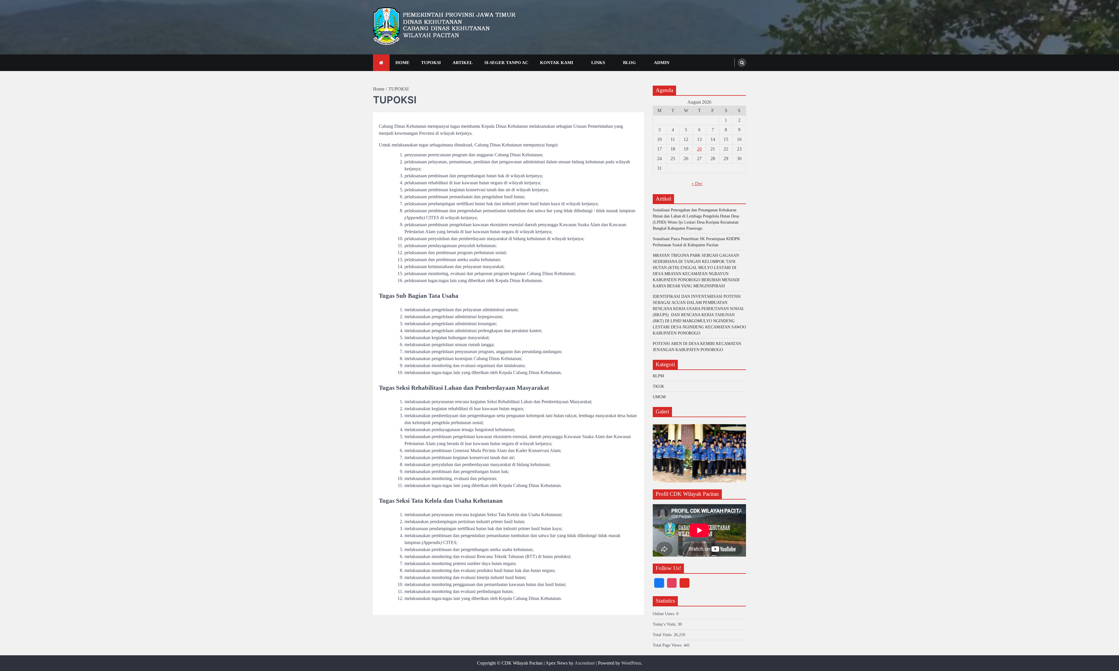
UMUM (659, 397)
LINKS (598, 62)
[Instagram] (672, 583)
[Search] (742, 62)
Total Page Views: (668, 645)
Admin (661, 62)
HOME (402, 62)
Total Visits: (663, 635)
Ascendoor (585, 663)
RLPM (658, 376)
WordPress (631, 663)
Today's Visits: (665, 624)
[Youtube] (684, 583)
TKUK (658, 386)
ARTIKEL (463, 62)
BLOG (629, 62)
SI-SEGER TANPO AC (506, 62)
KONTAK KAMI (556, 62)
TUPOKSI (431, 62)
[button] (690, 478)
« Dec (697, 183)
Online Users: (664, 614)
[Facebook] (659, 583)
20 (699, 148)
